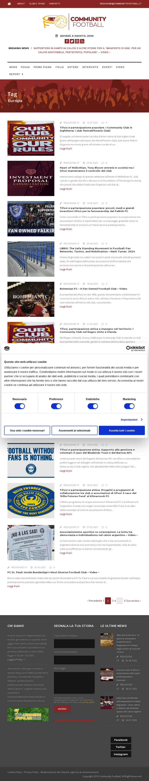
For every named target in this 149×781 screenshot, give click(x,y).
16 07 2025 (92, 122)
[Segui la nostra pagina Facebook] (67, 40)
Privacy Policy (31, 772)
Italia (59, 67)
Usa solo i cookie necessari (27, 430)
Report (16, 74)
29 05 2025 (92, 162)
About (21, 3)
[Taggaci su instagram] (121, 754)
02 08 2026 (131, 660)
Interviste (90, 67)
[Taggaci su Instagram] (77, 40)
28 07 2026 (131, 688)
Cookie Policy (14, 772)
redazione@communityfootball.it (121, 3)
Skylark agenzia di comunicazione (80, 772)
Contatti (54, 3)
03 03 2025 (40, 567)
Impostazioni (129, 419)
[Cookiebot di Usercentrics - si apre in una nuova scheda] (129, 348)
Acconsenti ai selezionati (74, 430)
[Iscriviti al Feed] (82, 40)
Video (120, 67)
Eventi (107, 67)
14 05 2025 (92, 203)
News (13, 67)
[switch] (56, 406)
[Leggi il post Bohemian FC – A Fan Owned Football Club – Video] (30, 299)
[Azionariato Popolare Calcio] (28, 714)
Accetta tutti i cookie (122, 430)
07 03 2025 (92, 527)
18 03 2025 (92, 485)
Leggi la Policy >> (16, 659)
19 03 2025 (92, 444)
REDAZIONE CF (71, 122)
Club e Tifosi (37, 3)
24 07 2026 (131, 720)
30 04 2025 (92, 243)
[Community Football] (10, 4)
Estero (73, 67)
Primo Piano (42, 67)
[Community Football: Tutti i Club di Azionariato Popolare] (74, 21)
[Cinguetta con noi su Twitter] (72, 40)
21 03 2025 (92, 324)
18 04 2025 (92, 283)
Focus (25, 67)
